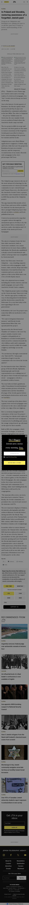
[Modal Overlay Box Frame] (14, 452)
